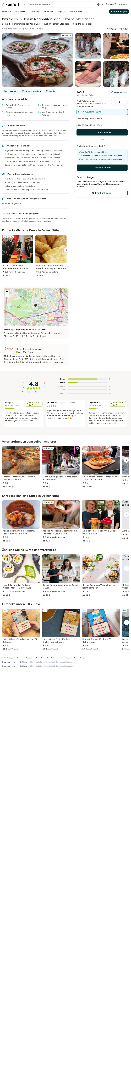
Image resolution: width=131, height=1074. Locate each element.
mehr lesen (53, 135)
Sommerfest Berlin (48, 658)
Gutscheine (20, 11)
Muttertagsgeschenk (10, 658)
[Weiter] (66, 250)
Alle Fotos (66, 35)
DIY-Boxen (35, 11)
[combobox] (58, 5)
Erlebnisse (6, 11)
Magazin (61, 11)
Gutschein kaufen (102, 167)
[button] (35, 305)
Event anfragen (119, 11)
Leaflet (64, 325)
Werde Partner (76, 11)
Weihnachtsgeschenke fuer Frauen (72, 658)
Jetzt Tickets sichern (86, 101)
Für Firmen (48, 11)
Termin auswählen (85, 106)
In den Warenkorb (102, 132)
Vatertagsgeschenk (29, 658)
